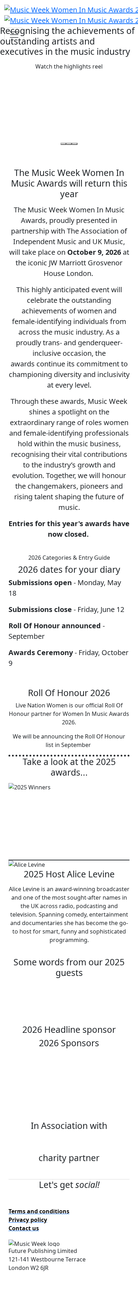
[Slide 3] (74, 144)
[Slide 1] (63, 144)
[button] (69, 66)
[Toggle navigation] (14, 35)
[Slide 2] (69, 144)
